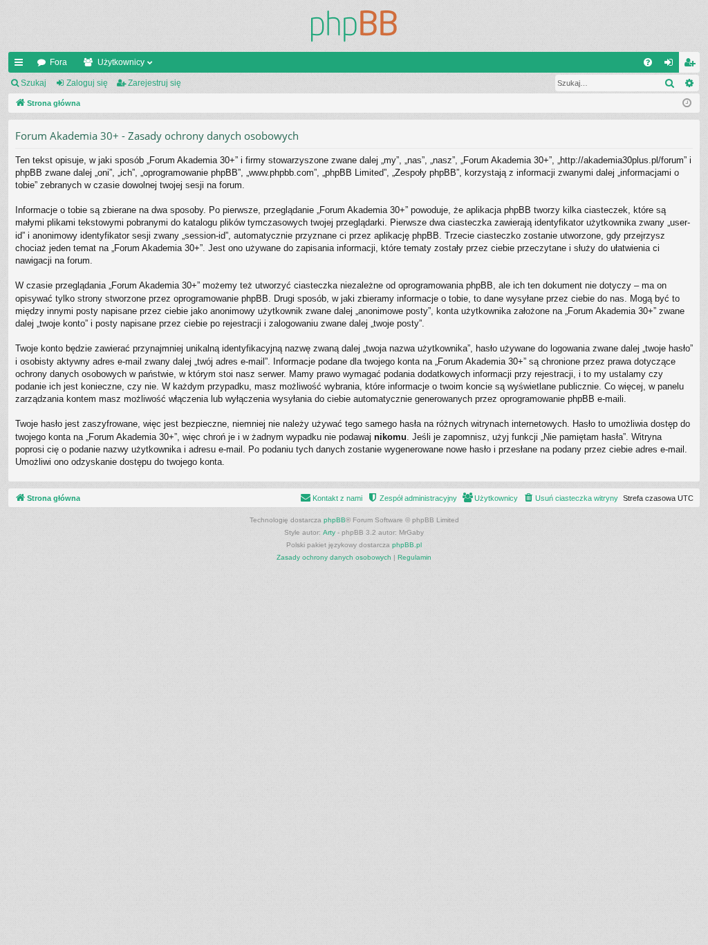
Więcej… (21, 65)
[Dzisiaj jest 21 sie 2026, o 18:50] (686, 103)
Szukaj (33, 83)
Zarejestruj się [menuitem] (692, 65)
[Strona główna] (354, 26)
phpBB (335, 520)
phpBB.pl (407, 545)
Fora (58, 62)
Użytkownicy (121, 62)
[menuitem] (647, 62)
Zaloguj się (87, 83)
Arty (329, 532)
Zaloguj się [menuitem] (671, 65)
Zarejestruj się (154, 83)
